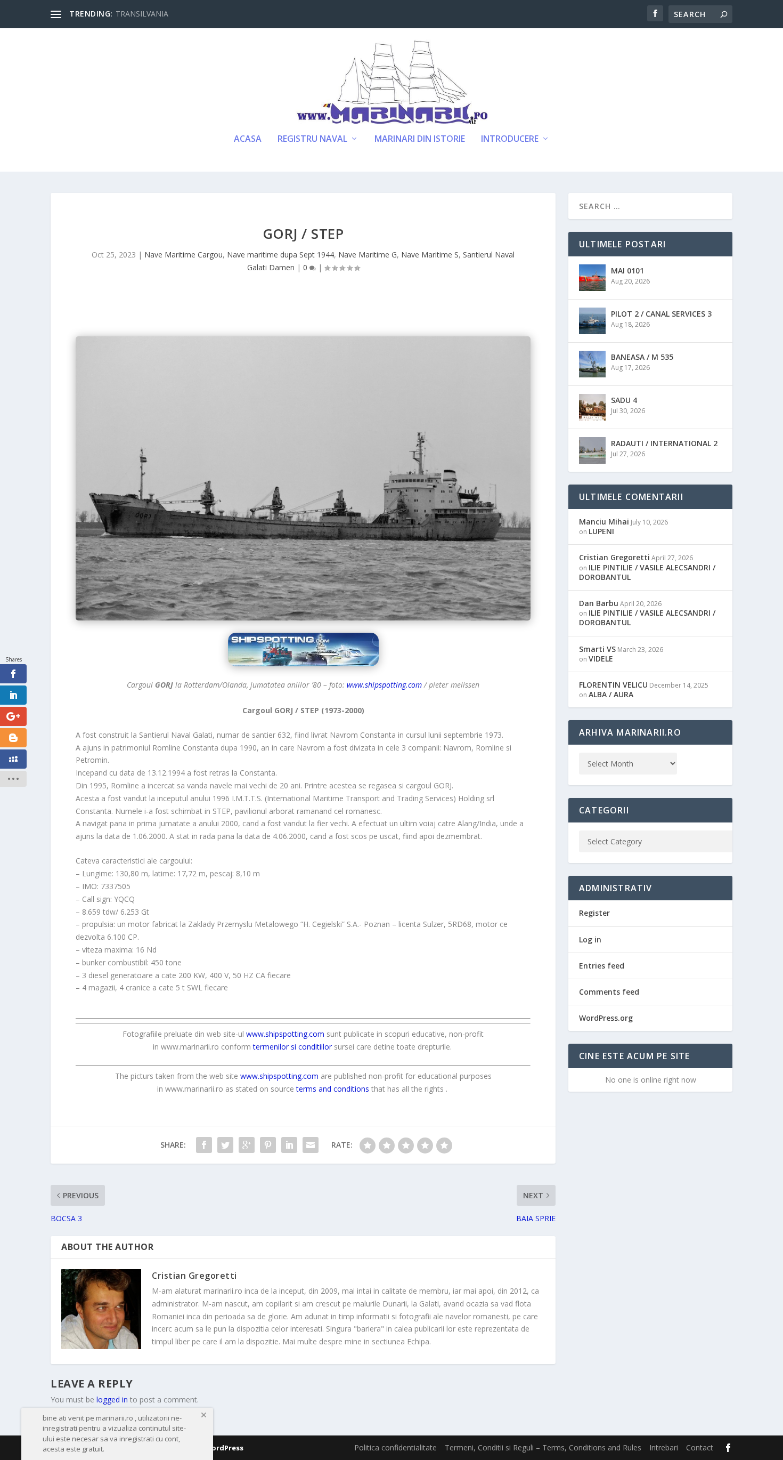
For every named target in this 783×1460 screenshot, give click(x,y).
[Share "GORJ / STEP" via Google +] (246, 1145)
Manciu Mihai (604, 522)
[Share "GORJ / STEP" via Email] (310, 1145)
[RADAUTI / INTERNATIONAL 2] (592, 450)
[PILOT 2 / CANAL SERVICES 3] (592, 321)
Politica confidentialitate (395, 1447)
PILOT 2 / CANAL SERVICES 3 (661, 314)
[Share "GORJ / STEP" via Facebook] (204, 1145)
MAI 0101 (627, 270)
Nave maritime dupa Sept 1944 (280, 254)
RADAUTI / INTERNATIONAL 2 (664, 443)
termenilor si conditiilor (292, 1047)
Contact (699, 1447)
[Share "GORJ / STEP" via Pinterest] (268, 1145)
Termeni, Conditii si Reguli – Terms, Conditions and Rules (543, 1447)
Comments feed (609, 992)
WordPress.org (606, 1018)
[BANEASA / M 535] (592, 364)
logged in (112, 1399)
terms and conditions (332, 1089)
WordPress (224, 1448)
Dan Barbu (598, 603)
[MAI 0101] (592, 277)
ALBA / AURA (611, 694)
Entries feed (601, 966)
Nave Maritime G (367, 254)
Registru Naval (312, 139)
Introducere (510, 139)
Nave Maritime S (430, 254)
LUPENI (601, 531)
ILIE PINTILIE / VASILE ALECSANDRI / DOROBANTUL (647, 572)
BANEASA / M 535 (642, 357)
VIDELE (601, 659)
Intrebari (663, 1447)
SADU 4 (624, 400)
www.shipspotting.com (384, 685)
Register (594, 913)
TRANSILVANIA (142, 14)
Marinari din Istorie (419, 139)
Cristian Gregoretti (194, 1275)
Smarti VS (597, 649)
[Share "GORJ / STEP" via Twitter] (225, 1145)
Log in (590, 939)
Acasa (248, 139)
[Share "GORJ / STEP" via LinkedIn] (289, 1145)
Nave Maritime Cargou (183, 254)
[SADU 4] (592, 407)
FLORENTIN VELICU (613, 685)
